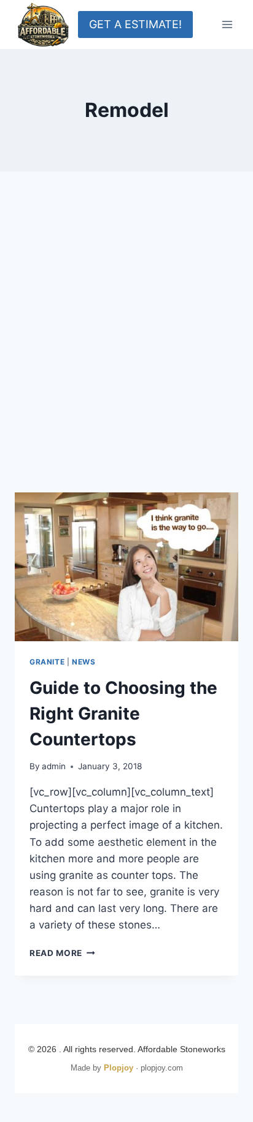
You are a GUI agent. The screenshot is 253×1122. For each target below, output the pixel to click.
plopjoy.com (162, 1067)
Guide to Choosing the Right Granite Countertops (123, 713)
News (83, 661)
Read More (62, 953)
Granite (46, 661)
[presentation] (126, 566)
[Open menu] (227, 24)
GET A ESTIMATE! (135, 24)
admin (54, 766)
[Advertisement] (126, 346)
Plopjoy (118, 1067)
